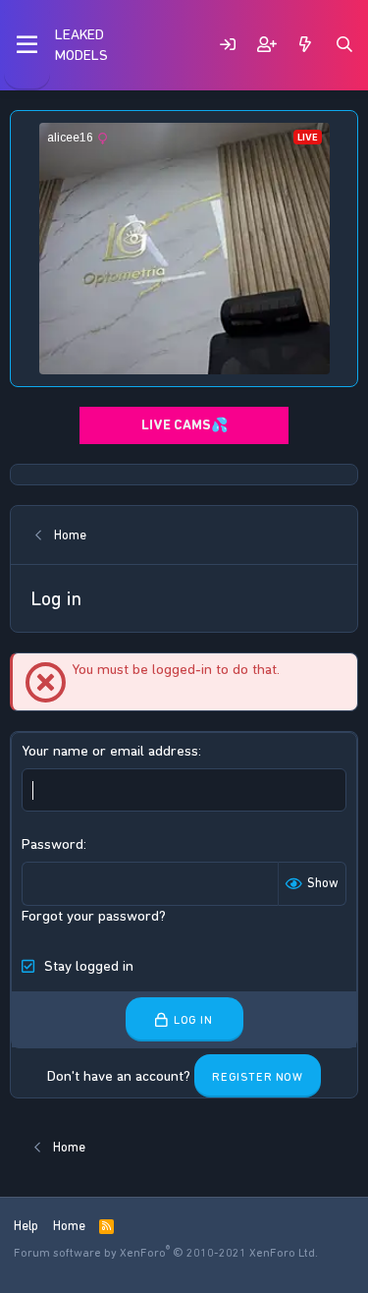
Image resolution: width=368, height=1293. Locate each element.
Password (52, 844)
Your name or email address (110, 750)
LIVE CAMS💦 (184, 425)
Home (69, 1225)
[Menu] (27, 45)
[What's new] (305, 45)
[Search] (344, 45)
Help (26, 1225)
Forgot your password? (94, 916)
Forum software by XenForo (166, 1253)
